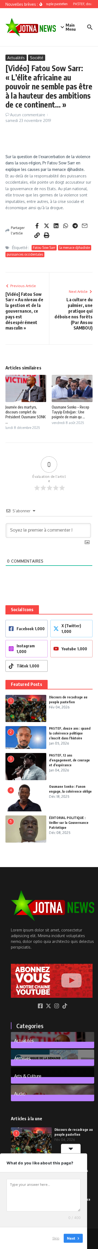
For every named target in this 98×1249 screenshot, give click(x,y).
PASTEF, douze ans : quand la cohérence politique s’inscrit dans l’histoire (69, 733)
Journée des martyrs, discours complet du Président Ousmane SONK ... (25, 414)
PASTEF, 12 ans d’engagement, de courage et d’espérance (69, 760)
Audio (20, 1093)
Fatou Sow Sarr (44, 248)
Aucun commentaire (27, 114)
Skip (55, 1238)
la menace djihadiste (74, 248)
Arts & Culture (27, 1075)
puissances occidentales (25, 254)
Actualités (16, 57)
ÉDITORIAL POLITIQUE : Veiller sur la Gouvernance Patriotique (68, 823)
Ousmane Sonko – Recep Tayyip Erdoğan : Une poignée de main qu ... (70, 412)
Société (36, 57)
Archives (22, 1058)
